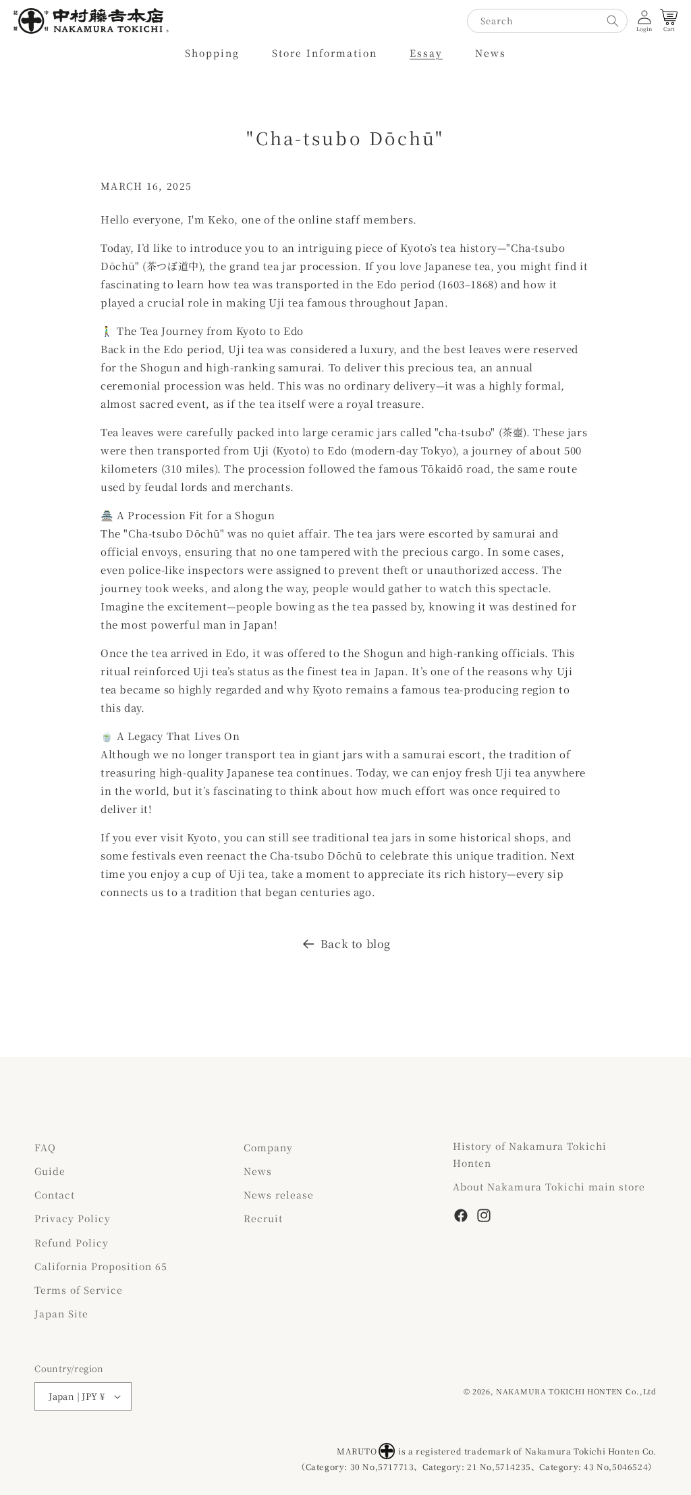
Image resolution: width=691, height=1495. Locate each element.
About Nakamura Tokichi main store (549, 1186)
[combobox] (547, 21)
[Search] (613, 21)
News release (279, 1194)
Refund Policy (71, 1242)
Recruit (263, 1218)
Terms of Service (78, 1289)
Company (268, 1147)
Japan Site (61, 1313)
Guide (49, 1171)
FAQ (45, 1147)
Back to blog (356, 943)
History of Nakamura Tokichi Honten (530, 1154)
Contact (54, 1194)
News (258, 1171)
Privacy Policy (72, 1218)
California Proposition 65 (100, 1266)
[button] (212, 52)
